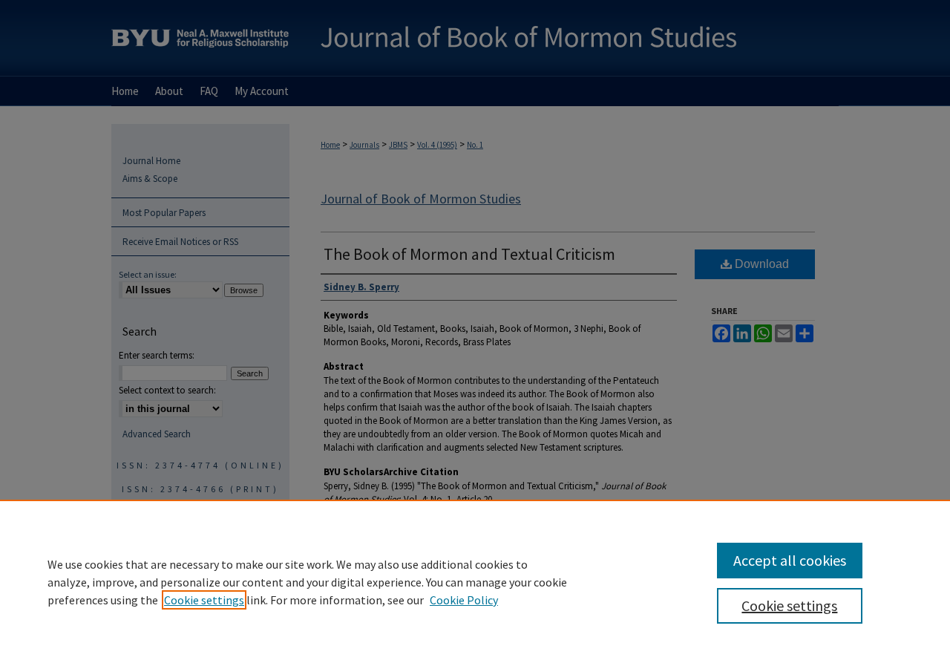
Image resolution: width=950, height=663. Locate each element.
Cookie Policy (464, 599)
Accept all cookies (789, 560)
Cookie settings (204, 599)
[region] (475, 581)
